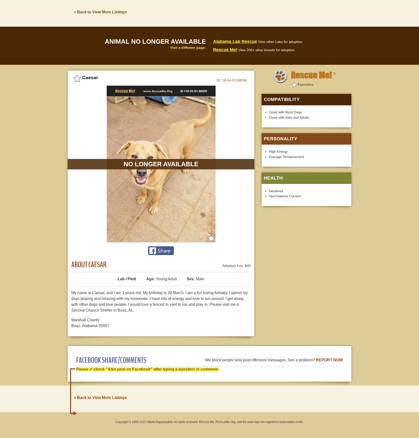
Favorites (305, 84)
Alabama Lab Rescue (235, 41)
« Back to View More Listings (100, 12)
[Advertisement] (263, 13)
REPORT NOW (329, 360)
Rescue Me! (225, 49)
